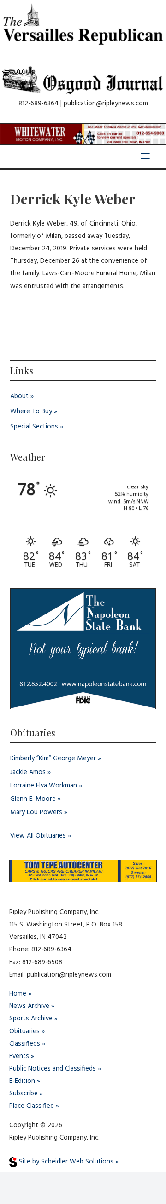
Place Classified (31, 1106)
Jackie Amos (28, 772)
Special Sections (34, 427)
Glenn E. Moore (33, 799)
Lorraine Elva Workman (43, 786)
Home (17, 994)
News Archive (29, 1006)
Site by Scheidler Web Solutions (65, 1162)
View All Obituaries (38, 836)
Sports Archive (31, 1018)
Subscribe (23, 1093)
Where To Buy (31, 411)
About (19, 396)
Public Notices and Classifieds (52, 1069)
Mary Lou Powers (36, 812)
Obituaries (24, 1031)
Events (19, 1056)
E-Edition (22, 1081)
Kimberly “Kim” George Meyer (53, 758)
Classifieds (24, 1044)
